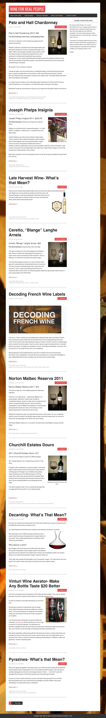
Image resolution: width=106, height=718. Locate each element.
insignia (18, 166)
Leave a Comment (60, 27)
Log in (70, 716)
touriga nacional (49, 503)
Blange (22, 282)
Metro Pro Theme (47, 716)
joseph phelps (25, 166)
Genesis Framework (57, 716)
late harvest (24, 218)
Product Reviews (21, 648)
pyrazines (24, 692)
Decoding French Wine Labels (37, 294)
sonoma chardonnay (37, 98)
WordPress (65, 716)
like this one (19, 622)
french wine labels (43, 367)
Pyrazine (18, 692)
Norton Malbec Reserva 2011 (36, 378)
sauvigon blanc (32, 692)
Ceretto (27, 282)
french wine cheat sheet (31, 367)
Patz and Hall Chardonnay (33, 22)
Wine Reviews (42, 97)
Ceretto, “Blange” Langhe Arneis (33, 232)
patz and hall (27, 98)
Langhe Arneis (34, 282)
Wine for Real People (27, 9)
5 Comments (62, 187)
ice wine (18, 218)
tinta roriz (40, 503)
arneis (18, 282)
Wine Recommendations (31, 97)
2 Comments (62, 449)
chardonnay (19, 98)
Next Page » (18, 703)
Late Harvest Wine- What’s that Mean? (34, 180)
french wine (19, 367)
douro (29, 503)
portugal (34, 503)
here (10, 603)
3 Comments (62, 298)
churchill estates (21, 503)
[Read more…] (13, 93)
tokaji (37, 218)
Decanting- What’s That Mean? (37, 514)
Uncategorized (20, 97)
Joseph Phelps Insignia (31, 110)
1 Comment (62, 663)
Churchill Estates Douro (31, 444)
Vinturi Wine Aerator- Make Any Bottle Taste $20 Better (34, 583)
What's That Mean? (21, 217)
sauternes (32, 218)
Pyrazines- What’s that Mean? (37, 659)
